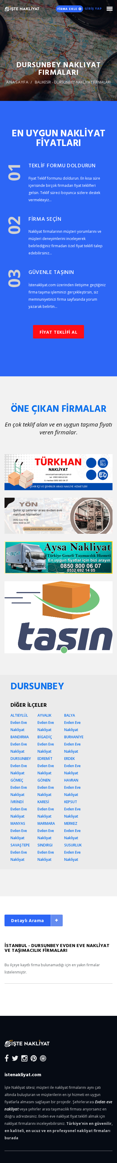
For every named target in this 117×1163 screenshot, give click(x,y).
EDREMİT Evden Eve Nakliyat (46, 766)
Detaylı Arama (27, 920)
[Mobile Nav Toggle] (109, 8)
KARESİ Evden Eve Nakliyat (46, 809)
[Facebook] (6, 1058)
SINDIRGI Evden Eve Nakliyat (46, 852)
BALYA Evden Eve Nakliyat (72, 722)
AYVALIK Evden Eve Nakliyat (46, 722)
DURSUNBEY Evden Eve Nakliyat (20, 766)
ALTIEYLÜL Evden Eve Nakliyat (19, 722)
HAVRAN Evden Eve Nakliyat (72, 787)
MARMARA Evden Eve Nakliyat (46, 830)
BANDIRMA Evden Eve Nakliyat (19, 744)
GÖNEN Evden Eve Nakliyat (46, 787)
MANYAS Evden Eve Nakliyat (18, 830)
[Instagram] (24, 1058)
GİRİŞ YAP (93, 8)
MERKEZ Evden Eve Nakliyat (72, 830)
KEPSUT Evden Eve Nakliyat (72, 809)
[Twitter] (15, 1058)
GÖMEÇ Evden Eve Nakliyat (18, 787)
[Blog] (43, 1058)
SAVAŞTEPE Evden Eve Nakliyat (20, 852)
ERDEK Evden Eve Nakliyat (72, 766)
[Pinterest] (34, 1058)
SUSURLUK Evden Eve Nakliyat (73, 852)
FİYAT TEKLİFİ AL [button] (58, 332)
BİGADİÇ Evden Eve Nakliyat (46, 744)
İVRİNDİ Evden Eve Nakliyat (18, 809)
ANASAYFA (17, 82)
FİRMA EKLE (68, 9)
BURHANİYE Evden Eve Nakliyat (73, 744)
